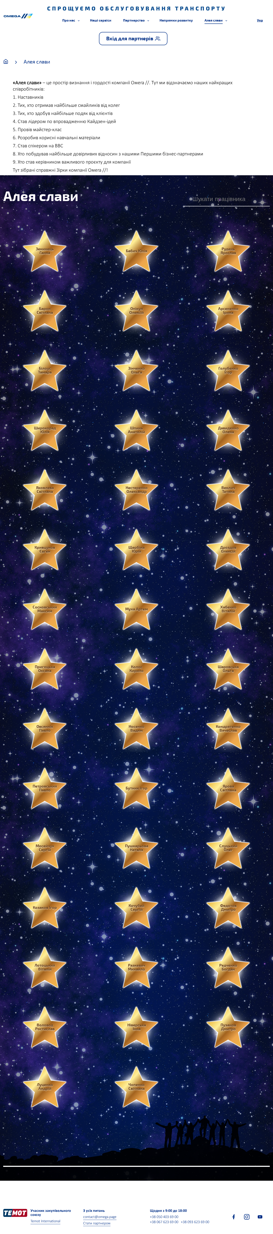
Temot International (45, 1221)
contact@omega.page (99, 1217)
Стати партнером (96, 1223)
